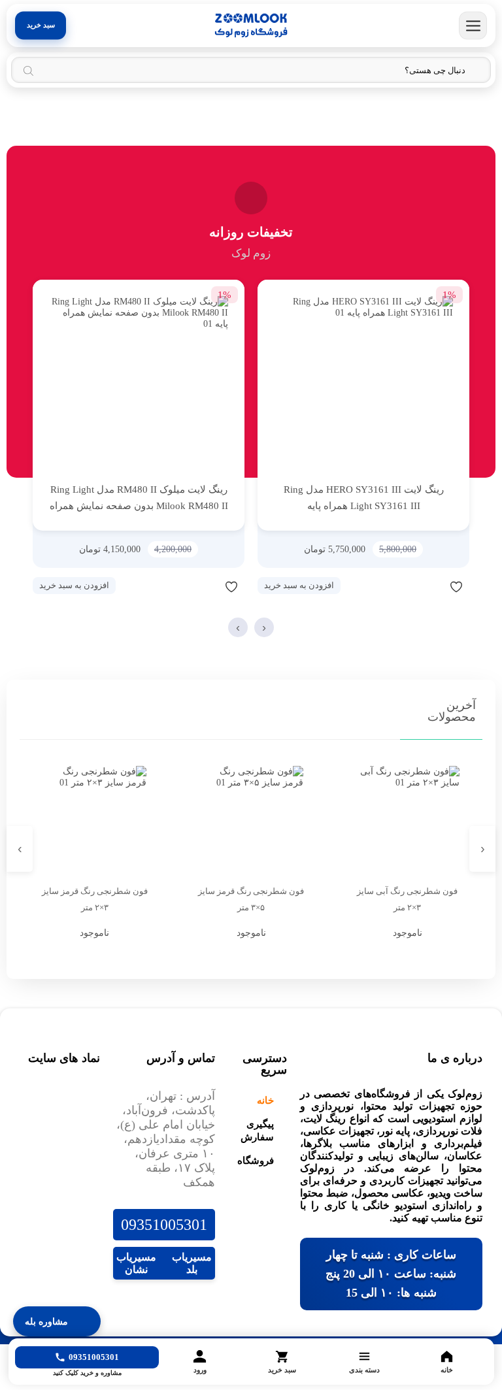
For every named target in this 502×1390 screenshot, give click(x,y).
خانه (265, 1100)
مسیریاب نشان (136, 1263)
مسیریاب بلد (192, 1263)
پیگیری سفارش (257, 1130)
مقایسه (430, 586)
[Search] (28, 71)
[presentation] (264, 627)
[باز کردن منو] (473, 26)
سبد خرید (41, 25)
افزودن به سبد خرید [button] (299, 585)
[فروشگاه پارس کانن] (251, 25)
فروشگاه (255, 1160)
